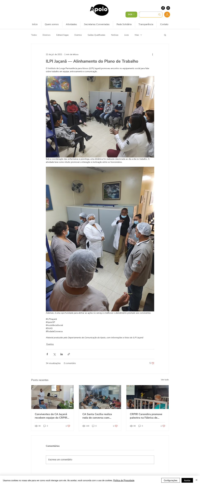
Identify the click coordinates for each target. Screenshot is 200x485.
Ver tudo (165, 379)
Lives (126, 35)
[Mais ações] (152, 54)
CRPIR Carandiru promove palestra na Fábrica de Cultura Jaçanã (146, 415)
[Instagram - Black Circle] (168, 8)
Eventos (78, 35)
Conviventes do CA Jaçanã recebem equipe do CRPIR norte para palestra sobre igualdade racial (51, 415)
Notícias (114, 35)
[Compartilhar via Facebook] (47, 354)
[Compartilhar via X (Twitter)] (54, 354)
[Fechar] (196, 480)
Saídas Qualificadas (96, 35)
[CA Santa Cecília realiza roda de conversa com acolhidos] (100, 397)
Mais (137, 35)
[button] (165, 35)
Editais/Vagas (62, 35)
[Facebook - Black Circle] (163, 8)
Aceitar (187, 480)
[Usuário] (167, 14)
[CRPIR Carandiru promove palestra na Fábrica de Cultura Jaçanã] (147, 397)
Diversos (47, 35)
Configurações (170, 480)
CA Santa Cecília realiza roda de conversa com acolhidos (97, 415)
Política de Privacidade (123, 480)
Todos (34, 35)
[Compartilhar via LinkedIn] (61, 354)
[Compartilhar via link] (68, 354)
